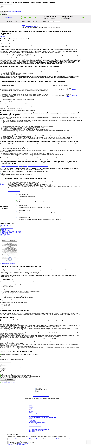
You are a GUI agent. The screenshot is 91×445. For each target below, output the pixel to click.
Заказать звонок (28, 17)
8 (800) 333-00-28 (67, 17)
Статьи (30, 412)
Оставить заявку (71, 90)
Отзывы (30, 408)
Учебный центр (26, 21)
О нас (30, 403)
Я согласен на (12, 11)
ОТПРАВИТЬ (2, 368)
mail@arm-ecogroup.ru (50, 18)
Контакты (43, 21)
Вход (30, 409)
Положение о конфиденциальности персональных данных (42, 417)
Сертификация (32, 424)
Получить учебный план (8, 379)
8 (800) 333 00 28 (37, 396)
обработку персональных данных (16, 11)
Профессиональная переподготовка (37, 422)
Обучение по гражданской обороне (37, 430)
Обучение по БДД (33, 431)
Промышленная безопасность (36, 423)
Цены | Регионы (32, 414)
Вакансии (31, 418)
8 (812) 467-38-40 (50, 17)
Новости (31, 411)
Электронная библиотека (34, 413)
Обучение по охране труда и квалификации (39, 429)
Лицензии (35, 21)
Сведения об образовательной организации (39, 416)
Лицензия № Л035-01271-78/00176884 (16, 444)
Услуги (17, 21)
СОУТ (30, 428)
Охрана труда (32, 420)
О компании (9, 21)
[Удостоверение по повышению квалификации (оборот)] (35, 166)
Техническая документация (35, 426)
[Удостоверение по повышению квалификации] (11, 166)
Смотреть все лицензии (14, 191)
